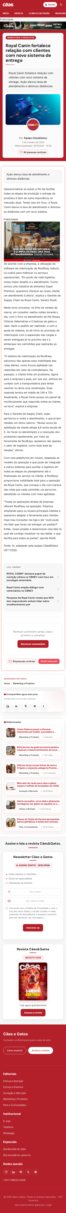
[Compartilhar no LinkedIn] (16, 706)
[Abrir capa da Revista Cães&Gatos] (33, 981)
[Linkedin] (13, 1172)
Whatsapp (8, 1133)
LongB (48, 1205)
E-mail (6, 1121)
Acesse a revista (33, 1012)
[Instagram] (6, 1172)
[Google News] (35, 1172)
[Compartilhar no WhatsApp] (7, 706)
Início (6, 13)
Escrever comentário (33, 644)
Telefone (8, 1127)
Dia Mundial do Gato (14, 1149)
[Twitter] (28, 1172)
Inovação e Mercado (14, 1093)
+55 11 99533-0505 (14, 1180)
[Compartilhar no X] (25, 706)
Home (7, 683)
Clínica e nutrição (39, 13)
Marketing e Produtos (20, 37)
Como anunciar (15, 1050)
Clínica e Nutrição (13, 1081)
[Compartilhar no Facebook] (43, 706)
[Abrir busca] (61, 4)
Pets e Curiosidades (14, 1105)
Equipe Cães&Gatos (35, 138)
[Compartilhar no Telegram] (34, 706)
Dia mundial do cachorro (17, 1155)
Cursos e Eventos (13, 1086)
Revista (19, 13)
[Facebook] (21, 1172)
